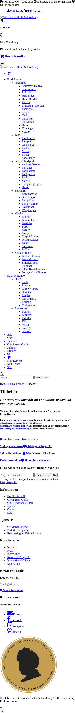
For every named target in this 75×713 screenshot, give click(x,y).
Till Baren (27, 118)
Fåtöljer (26, 233)
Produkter (13, 79)
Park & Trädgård (24, 161)
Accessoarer (29, 89)
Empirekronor (30, 262)
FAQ (10, 550)
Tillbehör (27, 265)
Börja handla (14, 56)
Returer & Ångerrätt (18, 557)
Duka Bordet (29, 99)
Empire (26, 295)
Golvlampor (29, 197)
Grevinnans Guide (17, 344)
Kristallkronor (23, 252)
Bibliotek (27, 314)
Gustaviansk (29, 298)
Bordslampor (29, 193)
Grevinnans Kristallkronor (14, 425)
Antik (25, 282)
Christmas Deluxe (32, 85)
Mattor (25, 151)
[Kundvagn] (9, 73)
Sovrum (26, 331)
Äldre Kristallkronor (33, 269)
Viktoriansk (28, 305)
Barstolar (27, 223)
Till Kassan (34, 10)
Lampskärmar (30, 203)
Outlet (10, 337)
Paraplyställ (28, 108)
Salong (26, 328)
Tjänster (12, 341)
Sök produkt (42, 377)
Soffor (25, 249)
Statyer (26, 180)
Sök (9, 367)
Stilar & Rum (15, 275)
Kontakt (12, 547)
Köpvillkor (13, 553)
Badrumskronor (31, 256)
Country (26, 292)
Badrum (26, 216)
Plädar (25, 154)
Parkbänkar (28, 170)
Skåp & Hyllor (30, 236)
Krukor (26, 102)
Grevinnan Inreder (17, 526)
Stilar (18, 278)
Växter (26, 131)
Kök (24, 321)
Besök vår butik (16, 496)
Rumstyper (21, 308)
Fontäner (27, 167)
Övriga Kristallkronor (34, 272)
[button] (1, 707)
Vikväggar (28, 128)
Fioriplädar (28, 141)
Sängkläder (28, 157)
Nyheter (12, 506)
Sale (9, 334)
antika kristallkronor (16, 420)
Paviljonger (28, 174)
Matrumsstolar (30, 239)
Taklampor (28, 206)
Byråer (26, 229)
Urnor (25, 125)
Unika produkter (25, 460)
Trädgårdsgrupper (32, 184)
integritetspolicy (9, 482)
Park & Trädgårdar (18, 530)
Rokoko (26, 301)
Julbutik (11, 347)
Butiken (11, 350)
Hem (3, 383)
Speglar (26, 112)
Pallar (25, 242)
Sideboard (27, 246)
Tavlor (25, 115)
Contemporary (30, 288)
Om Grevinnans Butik (20, 502)
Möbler (19, 213)
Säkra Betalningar (27, 453)
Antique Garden (31, 164)
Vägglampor (29, 210)
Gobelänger (28, 144)
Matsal (25, 324)
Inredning (20, 82)
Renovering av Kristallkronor (24, 533)
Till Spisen (28, 121)
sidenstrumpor (7, 422)
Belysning (20, 190)
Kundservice (14, 360)
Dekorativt (28, 95)
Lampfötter (28, 200)
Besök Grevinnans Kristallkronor (19, 439)
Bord (25, 226)
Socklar (26, 177)
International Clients (18, 560)
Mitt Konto (16, 10)
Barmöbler (28, 220)
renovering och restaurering (14, 428)
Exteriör (26, 318)
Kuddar (26, 148)
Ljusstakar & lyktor (33, 105)
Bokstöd (26, 92)
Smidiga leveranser (26, 446)
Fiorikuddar (28, 138)
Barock (26, 285)
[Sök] (8, 354)
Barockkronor (30, 259)
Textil (18, 134)
